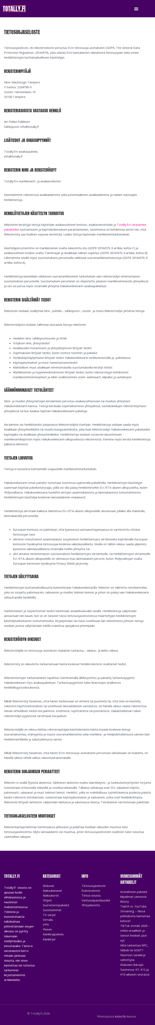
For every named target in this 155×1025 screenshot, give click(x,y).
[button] (136, 8)
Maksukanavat (52, 890)
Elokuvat (48, 886)
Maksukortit (51, 895)
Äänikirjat (49, 939)
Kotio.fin (120, 1016)
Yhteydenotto (91, 905)
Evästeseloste (91, 890)
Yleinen (47, 929)
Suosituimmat (52, 910)
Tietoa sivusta (91, 895)
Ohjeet (47, 900)
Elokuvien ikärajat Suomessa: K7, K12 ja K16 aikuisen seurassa (134, 969)
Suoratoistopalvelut (56, 905)
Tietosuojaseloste (94, 886)
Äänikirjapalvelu (53, 934)
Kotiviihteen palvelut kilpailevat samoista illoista (133, 896)
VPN (46, 924)
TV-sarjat (49, 915)
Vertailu (48, 920)
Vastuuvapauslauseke (96, 900)
